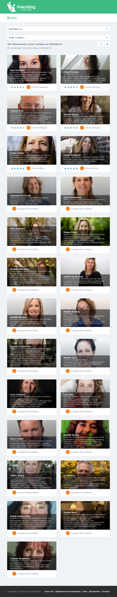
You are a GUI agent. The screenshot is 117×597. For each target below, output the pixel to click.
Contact (105, 591)
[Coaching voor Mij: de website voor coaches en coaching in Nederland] (21, 7)
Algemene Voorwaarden (68, 591)
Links (84, 591)
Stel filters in (15, 29)
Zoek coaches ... (17, 37)
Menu (14, 17)
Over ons (49, 591)
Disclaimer (94, 591)
